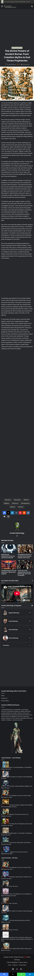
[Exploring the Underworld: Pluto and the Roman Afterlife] (8, 548)
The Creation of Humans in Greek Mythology (20, 776)
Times (21, 507)
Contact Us (4, 698)
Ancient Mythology (11, 64)
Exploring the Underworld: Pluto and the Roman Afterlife (8, 556)
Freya (10, 886)
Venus (10, 929)
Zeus (10, 903)
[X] (8, 512)
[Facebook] (4, 512)
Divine (27, 500)
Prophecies (26, 503)
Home (2, 695)
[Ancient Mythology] (10, 6)
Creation (18, 500)
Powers (15, 503)
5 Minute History (23, 962)
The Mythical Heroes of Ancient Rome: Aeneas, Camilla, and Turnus (25, 556)
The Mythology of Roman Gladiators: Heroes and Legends (8, 572)
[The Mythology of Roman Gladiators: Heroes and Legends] (8, 564)
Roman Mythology (17, 47)
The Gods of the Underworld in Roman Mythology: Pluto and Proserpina (24, 573)
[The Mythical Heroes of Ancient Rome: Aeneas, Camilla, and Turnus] (25, 548)
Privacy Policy (5, 700)
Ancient (8, 500)
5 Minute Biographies (12, 962)
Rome (13, 507)
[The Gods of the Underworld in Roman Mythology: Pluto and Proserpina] (25, 564)
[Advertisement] (17, 28)
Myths (7, 503)
